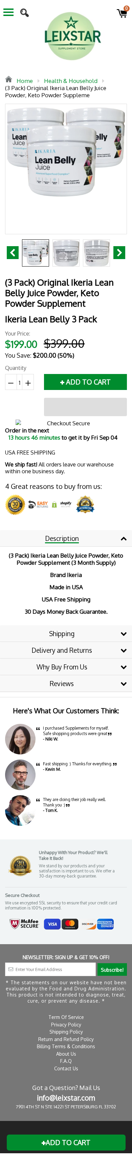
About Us (66, 1054)
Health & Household (70, 80)
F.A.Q (66, 1061)
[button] (85, 407)
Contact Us (66, 1068)
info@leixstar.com (66, 1097)
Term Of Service (66, 1017)
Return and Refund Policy (66, 1039)
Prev (13, 252)
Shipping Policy (66, 1032)
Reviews (62, 683)
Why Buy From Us (62, 667)
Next (119, 252)
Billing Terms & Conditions (66, 1046)
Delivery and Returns (61, 650)
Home (24, 80)
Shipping (61, 633)
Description (62, 538)
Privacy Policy (66, 1024)
